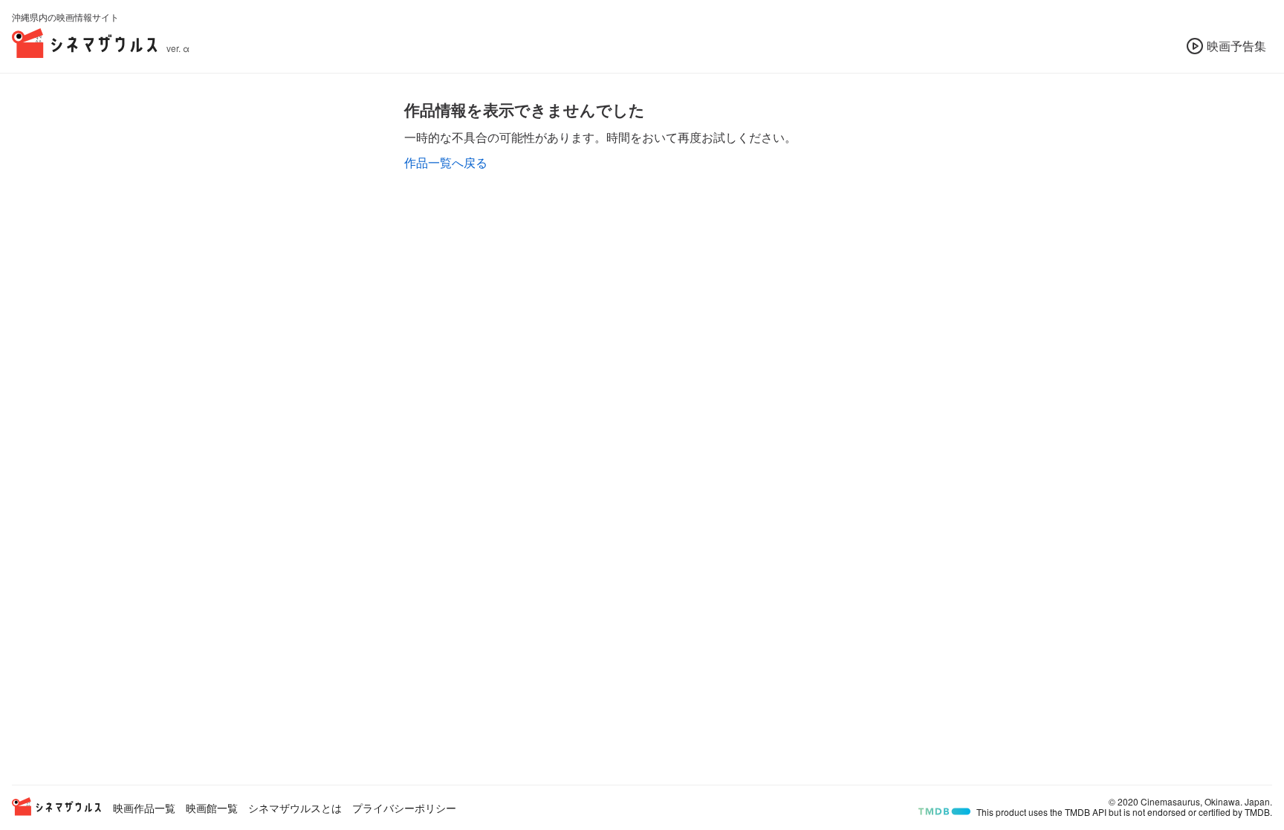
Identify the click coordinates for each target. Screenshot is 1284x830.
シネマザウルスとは (295, 807)
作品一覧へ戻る (445, 162)
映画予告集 (1236, 45)
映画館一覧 (212, 807)
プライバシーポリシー (404, 807)
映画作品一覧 (144, 807)
